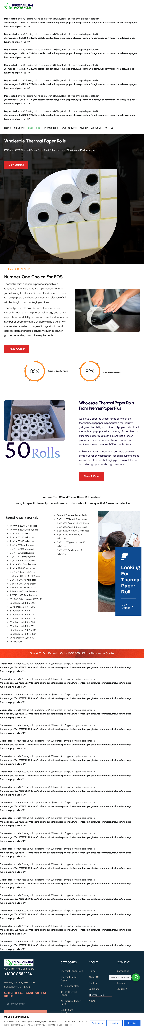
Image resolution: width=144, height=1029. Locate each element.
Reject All (115, 1023)
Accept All (132, 1023)
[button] (112, 127)
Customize (96, 1023)
